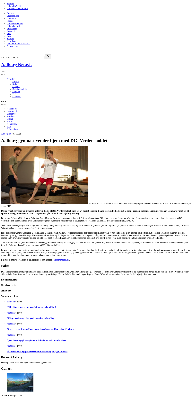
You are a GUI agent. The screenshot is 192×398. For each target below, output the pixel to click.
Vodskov (11, 116)
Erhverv (16, 86)
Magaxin (11, 313)
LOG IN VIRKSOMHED (18, 43)
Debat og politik (19, 89)
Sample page (12, 46)
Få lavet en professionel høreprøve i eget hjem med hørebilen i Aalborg (40, 329)
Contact (10, 13)
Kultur (15, 84)
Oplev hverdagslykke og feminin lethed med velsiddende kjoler (36, 340)
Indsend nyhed (13, 26)
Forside (10, 21)
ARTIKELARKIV (9, 57)
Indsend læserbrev (15, 23)
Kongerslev (12, 124)
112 (14, 94)
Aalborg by (12, 109)
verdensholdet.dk (61, 260)
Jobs (9, 33)
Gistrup (10, 119)
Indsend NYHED (14, 6)
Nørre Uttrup (12, 129)
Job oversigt (12, 28)
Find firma (11, 18)
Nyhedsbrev (12, 41)
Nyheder (10, 79)
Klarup (10, 121)
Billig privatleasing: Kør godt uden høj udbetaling (30, 318)
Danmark (16, 96)
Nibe (9, 126)
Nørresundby (12, 111)
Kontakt (10, 3)
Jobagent (11, 31)
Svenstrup (11, 114)
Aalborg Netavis (16, 64)
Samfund (16, 91)
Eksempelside (13, 16)
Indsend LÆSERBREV (17, 8)
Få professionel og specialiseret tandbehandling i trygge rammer (37, 351)
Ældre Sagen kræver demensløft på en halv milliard (31, 307)
